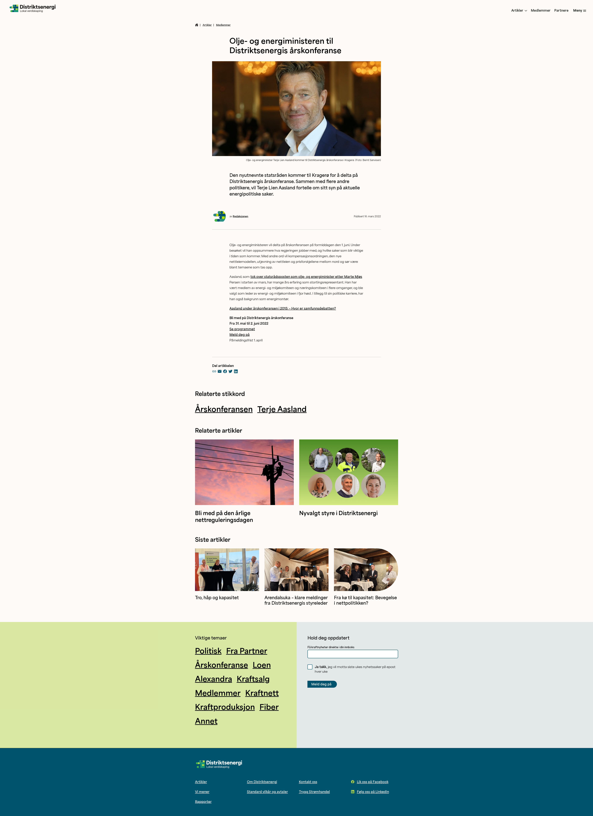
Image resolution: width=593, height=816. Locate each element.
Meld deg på (329, 431)
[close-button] (344, 371)
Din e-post (255, 424)
